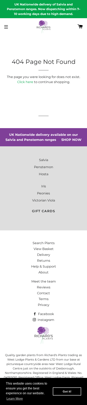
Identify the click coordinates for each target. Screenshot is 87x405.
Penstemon (43, 167)
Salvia (43, 160)
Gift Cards (43, 211)
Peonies (43, 193)
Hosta (43, 174)
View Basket (44, 249)
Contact (43, 293)
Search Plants (44, 243)
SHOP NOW (71, 140)
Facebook (45, 314)
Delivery (43, 255)
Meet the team (43, 281)
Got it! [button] (67, 391)
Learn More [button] (14, 398)
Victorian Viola (43, 200)
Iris (43, 186)
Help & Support (43, 266)
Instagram (45, 320)
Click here (25, 82)
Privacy (43, 305)
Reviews (43, 287)
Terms (44, 299)
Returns (43, 261)
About (43, 272)
